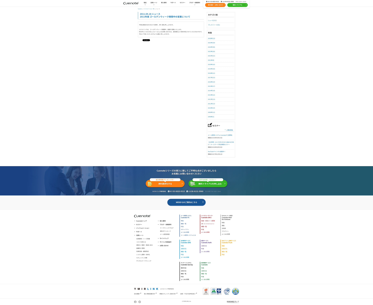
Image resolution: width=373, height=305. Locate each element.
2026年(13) (211, 38)
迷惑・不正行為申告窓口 (187, 294)
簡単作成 (183, 268)
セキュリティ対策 (141, 258)
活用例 (224, 228)
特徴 (223, 223)
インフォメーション (142, 228)
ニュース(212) (212, 20)
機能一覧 (183, 224)
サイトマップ (164, 238)
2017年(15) (211, 77)
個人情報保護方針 (149, 294)
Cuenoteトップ (141, 221)
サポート (173, 2)
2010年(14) (211, 108)
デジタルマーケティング (143, 261)
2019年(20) (211, 69)
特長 (182, 221)
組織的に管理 (140, 248)
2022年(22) (211, 56)
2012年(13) (211, 99)
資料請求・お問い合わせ (215, 5)
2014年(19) (211, 90)
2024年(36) (211, 47)
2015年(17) (211, 86)
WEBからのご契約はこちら (186, 202)
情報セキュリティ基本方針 (167, 294)
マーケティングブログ (166, 228)
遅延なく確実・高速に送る (144, 245)
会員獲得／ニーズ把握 (143, 239)
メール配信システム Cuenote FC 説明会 (220, 135)
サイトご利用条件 (165, 242)
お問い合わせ (164, 246)
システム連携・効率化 (143, 254)
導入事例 (163, 2)
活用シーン (139, 235)
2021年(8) (211, 60)
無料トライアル (237, 5)
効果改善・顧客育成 (142, 251)
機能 (223, 225)
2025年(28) (211, 43)
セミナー (182, 2)
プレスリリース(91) (214, 25)
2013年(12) (211, 95)
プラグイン (225, 231)
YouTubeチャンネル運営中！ (217, 151)
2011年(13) (211, 104)
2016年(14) (211, 82)
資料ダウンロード (165, 231)
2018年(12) (211, 73)
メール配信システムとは (188, 235)
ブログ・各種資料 (165, 224)
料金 (182, 226)
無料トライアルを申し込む (210, 182)
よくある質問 (185, 232)
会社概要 (136, 294)
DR (208, 224)
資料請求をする (165, 182)
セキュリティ (185, 229)
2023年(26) (211, 51)
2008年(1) (211, 117)
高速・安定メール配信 (208, 221)
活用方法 (183, 249)
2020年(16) (211, 64)
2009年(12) (211, 112)
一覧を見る (229, 130)
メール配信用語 (165, 234)
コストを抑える (141, 242)
